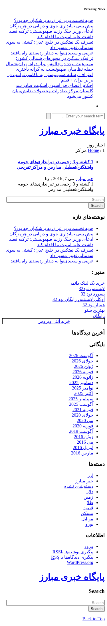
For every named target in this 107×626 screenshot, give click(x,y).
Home (93, 150)
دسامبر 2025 (81, 382)
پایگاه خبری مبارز (72, 130)
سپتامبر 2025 (80, 398)
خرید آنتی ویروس (53, 321)
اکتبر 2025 (83, 393)
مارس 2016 (82, 452)
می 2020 (85, 420)
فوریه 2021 (82, 409)
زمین (88, 497)
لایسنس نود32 (92, 288)
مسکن (87, 513)
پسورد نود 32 (93, 293)
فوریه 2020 (82, 425)
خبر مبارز (84, 178)
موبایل (87, 518)
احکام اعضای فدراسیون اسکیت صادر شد (54, 85)
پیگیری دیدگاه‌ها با (72, 557)
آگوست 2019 (81, 431)
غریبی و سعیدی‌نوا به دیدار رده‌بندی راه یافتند (52, 52)
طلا (90, 502)
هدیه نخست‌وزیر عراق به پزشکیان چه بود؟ (53, 20)
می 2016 (85, 442)
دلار (89, 491)
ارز (90, 475)
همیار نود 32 (93, 304)
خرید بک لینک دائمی (86, 283)
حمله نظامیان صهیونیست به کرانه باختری (54, 69)
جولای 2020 (82, 415)
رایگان (99, 315)
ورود (88, 546)
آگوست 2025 (81, 404)
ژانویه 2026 (82, 377)
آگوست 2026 (81, 355)
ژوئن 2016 (83, 436)
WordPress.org (80, 562)
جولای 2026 (82, 360)
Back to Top (93, 618)
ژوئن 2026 (83, 366)
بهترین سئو (94, 310)
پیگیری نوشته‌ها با (73, 551)
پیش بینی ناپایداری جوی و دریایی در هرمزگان (51, 25)
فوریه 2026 (82, 371)
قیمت (87, 507)
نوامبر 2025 (82, 388)
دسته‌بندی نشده (78, 486)
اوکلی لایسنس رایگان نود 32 (79, 299)
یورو (89, 524)
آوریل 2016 (83, 447)
